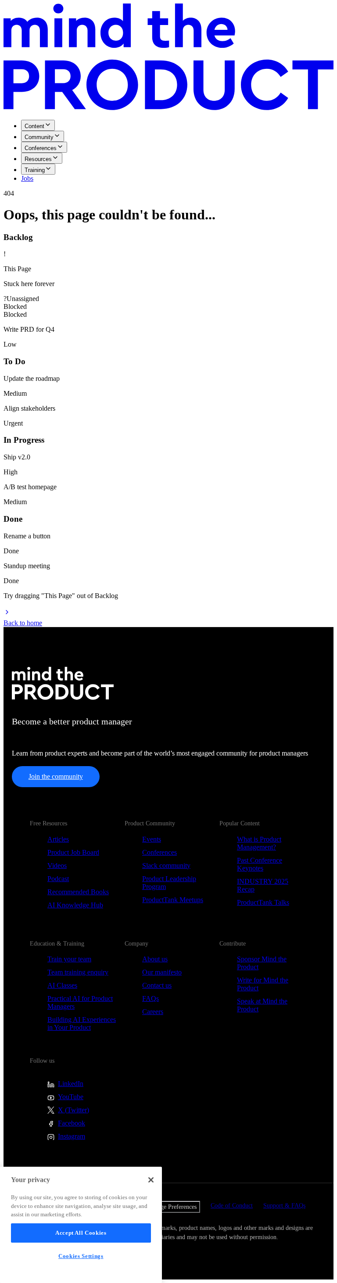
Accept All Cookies (81, 1232)
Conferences (41, 148)
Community (39, 137)
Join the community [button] (56, 776)
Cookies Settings (81, 1256)
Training (35, 170)
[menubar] (168, 151)
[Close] (151, 1180)
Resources (38, 159)
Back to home (23, 623)
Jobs (27, 178)
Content (34, 126)
